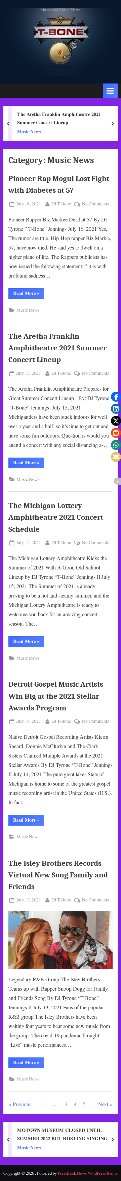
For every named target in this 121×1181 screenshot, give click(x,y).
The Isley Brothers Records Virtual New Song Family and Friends (58, 875)
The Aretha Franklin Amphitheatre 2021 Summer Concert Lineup (59, 118)
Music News (29, 131)
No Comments (95, 204)
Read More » (28, 294)
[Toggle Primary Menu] (110, 90)
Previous (22, 1104)
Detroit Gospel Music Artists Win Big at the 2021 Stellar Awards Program (55, 696)
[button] (116, 397)
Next (103, 1104)
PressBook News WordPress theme (88, 1173)
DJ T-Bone (61, 203)
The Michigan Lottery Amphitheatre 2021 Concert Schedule (55, 517)
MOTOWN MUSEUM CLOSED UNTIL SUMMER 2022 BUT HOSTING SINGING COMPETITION (62, 1135)
